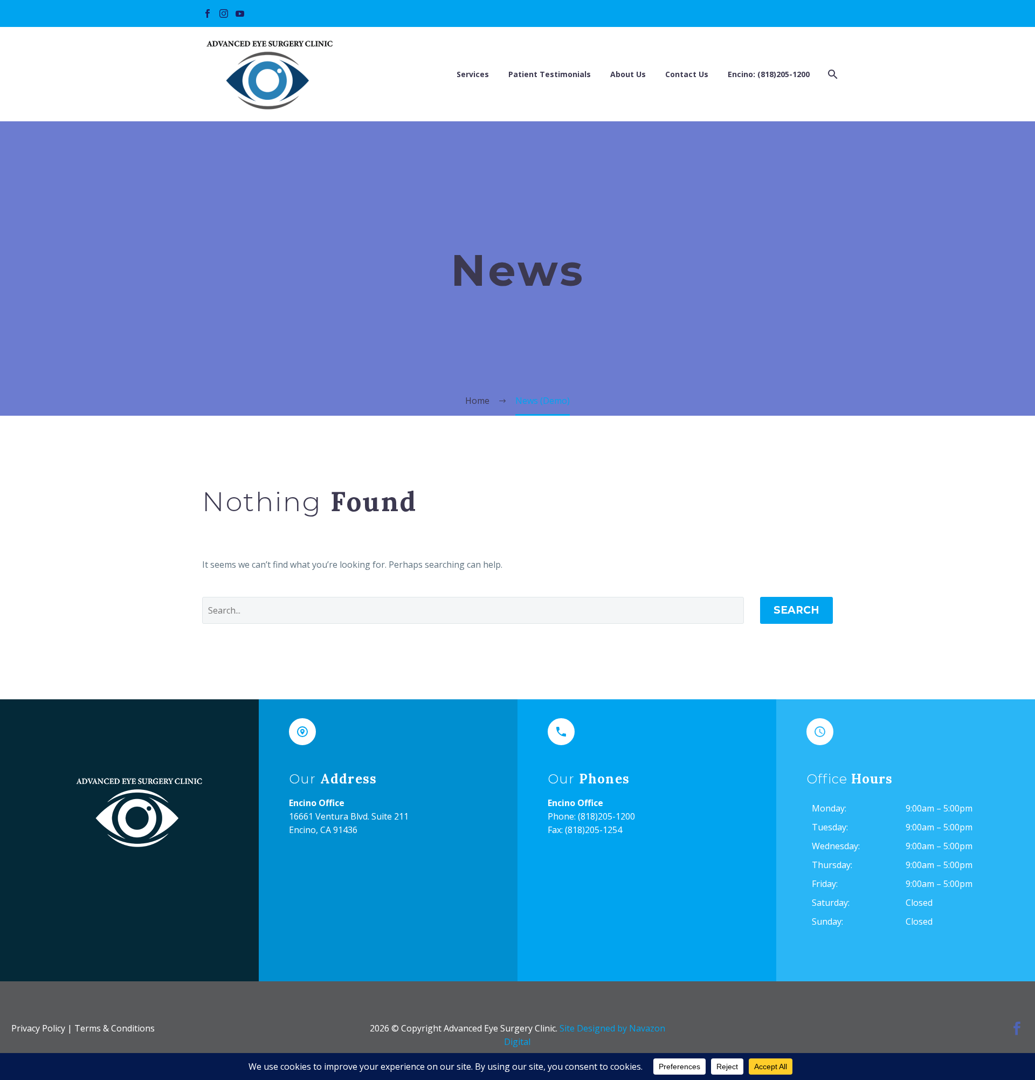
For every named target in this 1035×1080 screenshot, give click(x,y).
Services (473, 74)
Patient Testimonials (549, 74)
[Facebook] (207, 13)
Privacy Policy (38, 1028)
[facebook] (1017, 1028)
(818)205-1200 (606, 816)
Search (796, 610)
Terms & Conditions (114, 1028)
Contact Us (686, 74)
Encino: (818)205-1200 (769, 74)
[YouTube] (240, 13)
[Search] (831, 74)
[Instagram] (224, 13)
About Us (628, 74)
